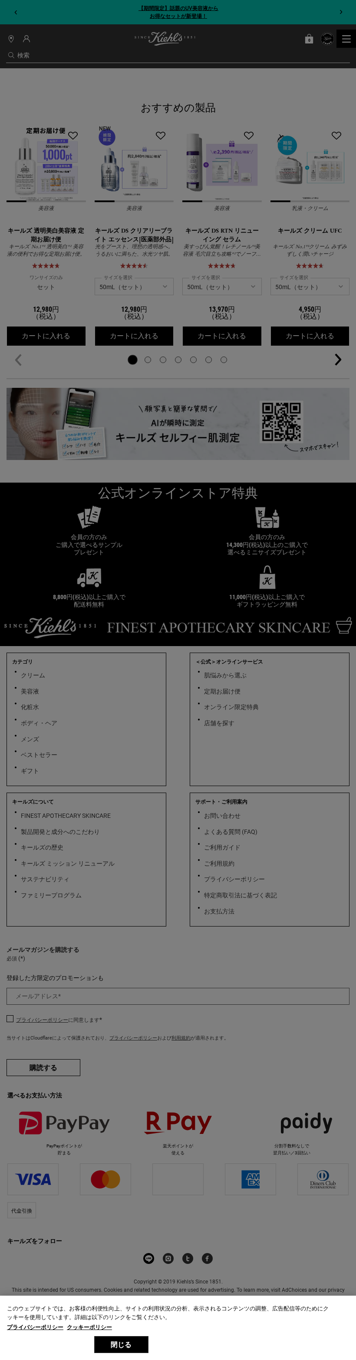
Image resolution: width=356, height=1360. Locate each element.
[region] (178, 1328)
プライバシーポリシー (35, 1327)
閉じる (121, 1344)
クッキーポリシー (89, 1327)
